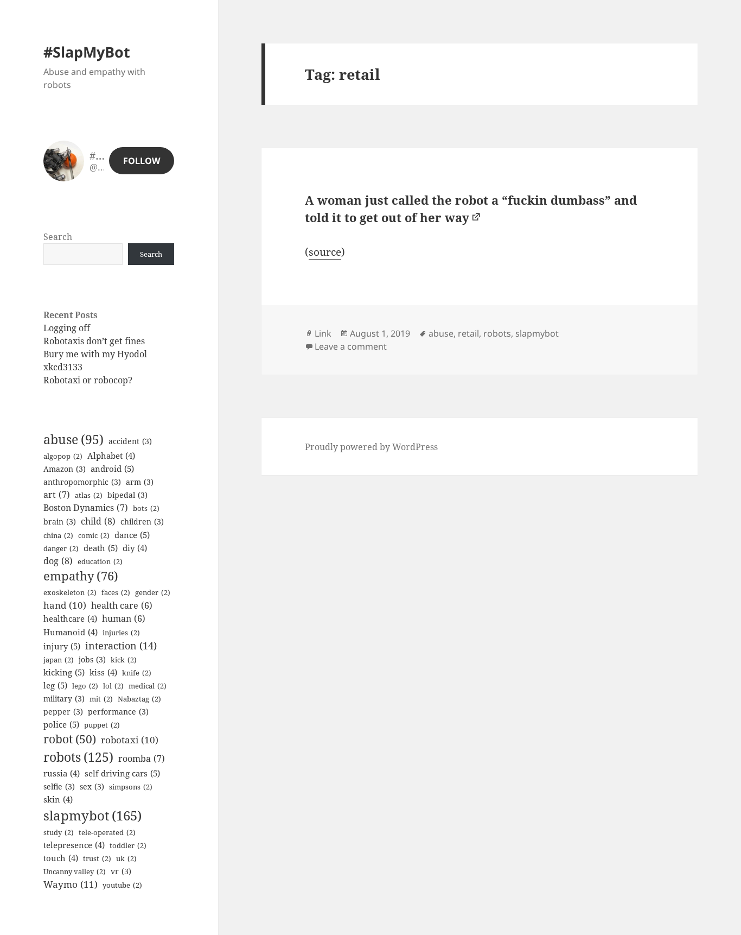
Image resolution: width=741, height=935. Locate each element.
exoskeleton (70, 592)
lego (85, 686)
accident (130, 441)
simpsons (130, 787)
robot (69, 739)
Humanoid (70, 632)
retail (468, 333)
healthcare (70, 618)
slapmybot (92, 815)
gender (152, 592)
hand (64, 605)
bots (146, 508)
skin (58, 799)
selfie (59, 786)
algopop (62, 456)
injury (61, 646)
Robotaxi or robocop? (87, 380)
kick (124, 660)
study (58, 832)
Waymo (70, 884)
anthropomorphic (82, 482)
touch (60, 857)
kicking (64, 672)
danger (61, 548)
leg (55, 685)
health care (121, 605)
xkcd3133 (62, 367)
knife (136, 673)
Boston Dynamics (85, 508)
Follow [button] (141, 161)
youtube (122, 885)
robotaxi (129, 740)
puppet (102, 725)
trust (97, 858)
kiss (103, 672)
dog (58, 561)
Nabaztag (139, 699)
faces (115, 592)
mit (101, 699)
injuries (121, 632)
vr (121, 871)
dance (132, 534)
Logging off (66, 328)
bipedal (127, 495)
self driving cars (122, 773)
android (112, 468)
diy (135, 547)
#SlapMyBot (86, 52)
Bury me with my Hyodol (95, 354)
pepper (63, 711)
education (100, 561)
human (123, 618)
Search (57, 237)
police (61, 724)
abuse (73, 439)
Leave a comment (351, 346)
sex (92, 786)
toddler (128, 845)
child (98, 521)
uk (126, 858)
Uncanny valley (74, 871)
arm (140, 482)
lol (113, 686)
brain (59, 521)
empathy (80, 576)
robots (78, 757)
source (325, 252)
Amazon (64, 469)
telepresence (74, 844)
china (58, 535)
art (56, 495)
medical (148, 686)
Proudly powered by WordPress (371, 447)
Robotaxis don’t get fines (94, 341)
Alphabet (111, 455)
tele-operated (107, 832)
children (142, 521)
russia (61, 773)
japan (58, 660)
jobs (92, 659)
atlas (89, 495)
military (64, 698)
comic (94, 535)
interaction (121, 645)
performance (118, 711)
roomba (141, 759)
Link (323, 333)
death (101, 547)
